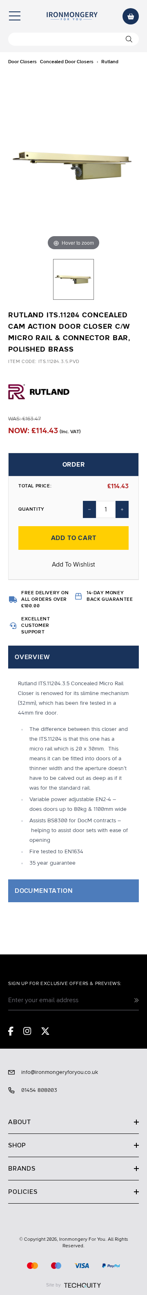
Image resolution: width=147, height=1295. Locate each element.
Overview (32, 657)
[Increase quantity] (122, 509)
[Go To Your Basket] (130, 16)
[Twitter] (45, 1031)
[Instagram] (27, 1031)
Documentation (44, 891)
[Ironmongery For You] (72, 16)
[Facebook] (10, 1031)
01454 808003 (39, 1090)
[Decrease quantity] (89, 509)
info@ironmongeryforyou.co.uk (59, 1072)
